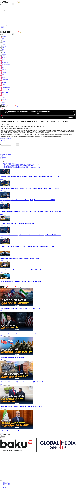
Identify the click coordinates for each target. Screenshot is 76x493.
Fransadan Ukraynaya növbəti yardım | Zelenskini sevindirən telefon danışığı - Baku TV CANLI (29, 188)
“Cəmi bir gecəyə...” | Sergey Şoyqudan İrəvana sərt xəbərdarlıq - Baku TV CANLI (18, 165)
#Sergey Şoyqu (3, 141)
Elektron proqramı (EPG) (7, 489)
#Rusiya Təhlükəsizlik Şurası (5, 138)
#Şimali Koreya (3, 139)
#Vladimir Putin (3, 140)
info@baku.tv (5, 482)
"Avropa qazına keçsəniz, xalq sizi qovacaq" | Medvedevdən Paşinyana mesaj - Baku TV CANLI (21, 164)
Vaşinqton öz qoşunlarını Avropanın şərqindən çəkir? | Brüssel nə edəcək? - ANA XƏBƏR (27, 200)
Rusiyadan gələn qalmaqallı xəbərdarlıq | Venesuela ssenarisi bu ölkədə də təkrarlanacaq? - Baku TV (21, 167)
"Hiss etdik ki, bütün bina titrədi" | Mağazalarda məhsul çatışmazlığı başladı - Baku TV (21, 381)
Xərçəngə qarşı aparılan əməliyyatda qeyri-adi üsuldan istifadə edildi (21, 270)
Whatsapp (2, 26)
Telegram (2, 27)
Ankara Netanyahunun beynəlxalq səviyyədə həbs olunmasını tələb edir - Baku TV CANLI (27, 246)
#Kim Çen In (2, 142)
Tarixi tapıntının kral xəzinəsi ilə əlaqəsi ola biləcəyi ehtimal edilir (20, 281)
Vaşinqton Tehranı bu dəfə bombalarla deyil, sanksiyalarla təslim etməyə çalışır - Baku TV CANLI (30, 176)
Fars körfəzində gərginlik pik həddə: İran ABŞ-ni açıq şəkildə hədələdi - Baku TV (20, 308)
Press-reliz (5, 488)
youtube (4, 109)
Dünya (18, 106)
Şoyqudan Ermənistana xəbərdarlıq (9, 163)
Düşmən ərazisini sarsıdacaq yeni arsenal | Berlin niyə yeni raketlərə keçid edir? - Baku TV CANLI (30, 235)
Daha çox (2, 437)
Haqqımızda (5, 486)
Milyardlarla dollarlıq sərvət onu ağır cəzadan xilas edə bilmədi (19, 258)
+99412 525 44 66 (6, 484)
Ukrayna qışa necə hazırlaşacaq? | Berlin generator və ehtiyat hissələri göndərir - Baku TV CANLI (30, 211)
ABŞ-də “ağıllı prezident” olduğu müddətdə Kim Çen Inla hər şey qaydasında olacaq (21, 406)
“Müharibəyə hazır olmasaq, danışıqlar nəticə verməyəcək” (14, 430)
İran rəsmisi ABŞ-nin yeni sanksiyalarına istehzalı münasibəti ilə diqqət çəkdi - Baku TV (21, 333)
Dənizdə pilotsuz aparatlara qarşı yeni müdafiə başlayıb (17, 223)
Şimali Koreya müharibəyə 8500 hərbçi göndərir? (12, 357)
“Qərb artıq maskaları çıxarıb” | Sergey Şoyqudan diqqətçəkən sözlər (16, 166)
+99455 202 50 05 (6, 483)
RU (3, 29)
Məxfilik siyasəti (6, 487)
